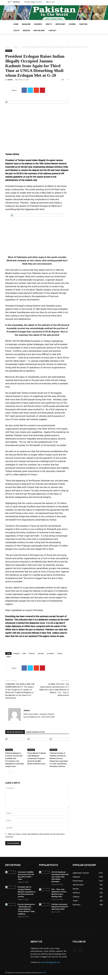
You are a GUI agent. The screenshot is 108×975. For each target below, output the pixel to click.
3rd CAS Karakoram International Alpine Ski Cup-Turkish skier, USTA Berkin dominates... (59, 877)
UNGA (8, 657)
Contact (52, 30)
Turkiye (59, 653)
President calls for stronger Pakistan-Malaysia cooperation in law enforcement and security (26, 891)
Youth (16, 30)
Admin (10, 80)
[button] (99, 24)
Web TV (49, 24)
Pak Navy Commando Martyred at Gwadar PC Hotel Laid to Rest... (59, 906)
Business (38, 24)
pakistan (41, 653)
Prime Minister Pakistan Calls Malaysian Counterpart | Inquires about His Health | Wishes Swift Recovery (36, 758)
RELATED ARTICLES (15, 732)
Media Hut (42, 972)
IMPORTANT (60, 24)
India (24, 653)
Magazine (26, 24)
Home (15, 24)
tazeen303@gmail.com (50, 962)
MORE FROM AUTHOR (35, 732)
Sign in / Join (50, 2)
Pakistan (83, 24)
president (50, 653)
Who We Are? (39, 30)
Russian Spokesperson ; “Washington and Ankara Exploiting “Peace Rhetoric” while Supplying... (26, 909)
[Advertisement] (54, 40)
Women (72, 24)
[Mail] (101, 2)
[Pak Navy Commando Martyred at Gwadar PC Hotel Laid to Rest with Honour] (44, 907)
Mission (26, 30)
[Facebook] (96, 2)
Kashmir (32, 653)
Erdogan (16, 653)
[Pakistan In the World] (54, 12)
